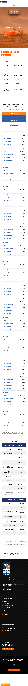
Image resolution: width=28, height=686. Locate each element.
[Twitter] (6, 645)
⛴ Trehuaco (14, 120)
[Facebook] (3, 645)
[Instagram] (11, 645)
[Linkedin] (9, 645)
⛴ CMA (14, 117)
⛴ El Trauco (14, 113)
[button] (14, 5)
